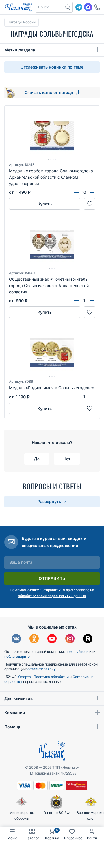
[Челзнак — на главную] (18, 7)
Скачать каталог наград (49, 92)
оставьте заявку (41, 669)
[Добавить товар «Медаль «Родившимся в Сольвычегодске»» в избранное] (89, 408)
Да (37, 458)
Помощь (12, 726)
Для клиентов (18, 698)
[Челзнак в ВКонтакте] (16, 639)
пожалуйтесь (77, 651)
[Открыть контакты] (97, 7)
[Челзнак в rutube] (87, 639)
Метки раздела (19, 49)
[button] (50, 7)
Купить (45, 203)
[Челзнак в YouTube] (52, 639)
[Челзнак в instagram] (70, 639)
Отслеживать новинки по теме (52, 66)
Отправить (52, 578)
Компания (14, 712)
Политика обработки (52, 676)
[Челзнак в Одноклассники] (34, 639)
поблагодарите (17, 656)
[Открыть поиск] (68, 7)
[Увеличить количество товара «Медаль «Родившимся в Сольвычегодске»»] (91, 396)
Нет (66, 458)
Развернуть (50, 501)
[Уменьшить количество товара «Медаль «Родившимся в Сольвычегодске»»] (76, 396)
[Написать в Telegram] (79, 7)
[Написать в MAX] (88, 7)
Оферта (25, 676)
